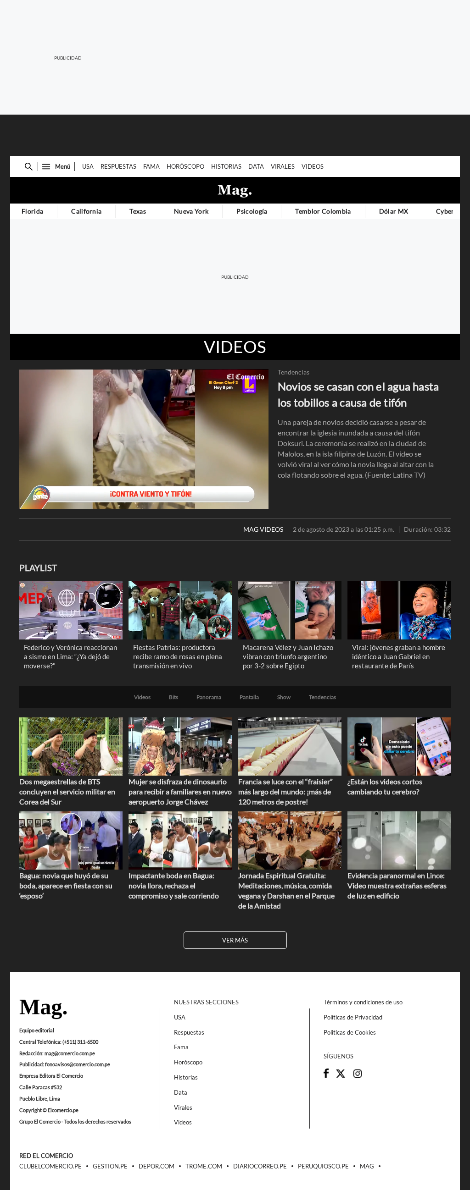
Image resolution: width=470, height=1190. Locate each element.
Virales (283, 166)
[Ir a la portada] (43, 1009)
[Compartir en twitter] (341, 1076)
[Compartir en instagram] (357, 1076)
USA (88, 166)
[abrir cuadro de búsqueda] (29, 167)
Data (256, 166)
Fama (151, 166)
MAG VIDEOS (263, 529)
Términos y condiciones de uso (363, 1002)
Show (284, 697)
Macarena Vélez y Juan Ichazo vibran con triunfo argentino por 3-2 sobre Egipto (288, 656)
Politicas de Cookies (350, 1032)
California (86, 211)
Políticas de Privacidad (353, 1017)
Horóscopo (185, 166)
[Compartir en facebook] (326, 1075)
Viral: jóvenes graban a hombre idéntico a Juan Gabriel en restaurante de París (398, 656)
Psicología (251, 211)
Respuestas (118, 166)
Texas (137, 211)
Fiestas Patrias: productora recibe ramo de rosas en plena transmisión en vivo (177, 656)
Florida (32, 211)
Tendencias (293, 372)
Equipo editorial (36, 1030)
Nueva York (191, 211)
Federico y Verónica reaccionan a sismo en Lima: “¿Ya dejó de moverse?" (70, 656)
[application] (144, 439)
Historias (226, 166)
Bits (173, 697)
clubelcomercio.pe (50, 1166)
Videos (313, 166)
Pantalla (249, 697)
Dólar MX (393, 211)
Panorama (208, 697)
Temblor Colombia (323, 211)
